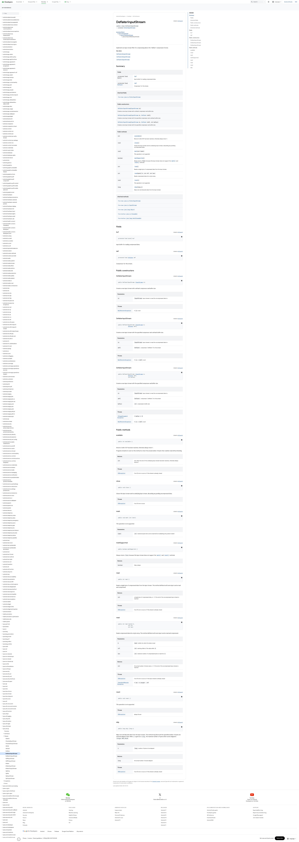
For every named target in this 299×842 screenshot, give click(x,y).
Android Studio (288, 2)
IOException (121, 473)
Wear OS (117, 812)
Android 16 (163, 812)
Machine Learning (73, 812)
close (136, 143)
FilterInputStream (129, 28)
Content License (156, 781)
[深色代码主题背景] (182, 237)
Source (24, 817)
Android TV (117, 820)
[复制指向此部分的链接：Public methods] (131, 430)
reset (136, 180)
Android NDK (210, 820)
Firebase (57, 831)
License (30, 838)
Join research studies (258, 817)
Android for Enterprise (28, 812)
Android (25, 810)
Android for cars (119, 817)
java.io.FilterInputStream (127, 35)
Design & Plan (31, 2)
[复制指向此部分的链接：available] (124, 435)
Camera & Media (73, 817)
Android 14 (163, 817)
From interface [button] (127, 214)
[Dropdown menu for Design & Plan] (37, 2)
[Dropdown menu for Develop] (48, 2)
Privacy (70, 820)
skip (136, 187)
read (136, 166)
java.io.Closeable (131, 214)
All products (80, 831)
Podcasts (25, 825)
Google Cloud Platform (68, 831)
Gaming (71, 810)
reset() (137, 162)
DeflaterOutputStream (123, 54)
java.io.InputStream (123, 33)
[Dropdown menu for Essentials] (24, 2)
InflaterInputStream (123, 59)
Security (25, 815)
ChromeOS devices (120, 815)
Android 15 (163, 815)
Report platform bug (258, 810)
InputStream (134, 108)
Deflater (120, 85)
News (24, 820)
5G (69, 822)
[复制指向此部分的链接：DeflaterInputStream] (132, 276)
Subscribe (280, 838)
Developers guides (211, 812)
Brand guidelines (37, 838)
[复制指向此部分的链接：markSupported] (129, 543)
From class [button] (129, 97)
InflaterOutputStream (123, 57)
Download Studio (211, 817)
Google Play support (258, 815)
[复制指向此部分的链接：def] (120, 251)
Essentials (19, 2)
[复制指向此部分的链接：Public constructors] (135, 271)
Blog (67, 2)
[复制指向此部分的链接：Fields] (123, 227)
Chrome (49, 831)
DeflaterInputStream (124, 108)
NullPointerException (124, 310)
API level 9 (180, 21)
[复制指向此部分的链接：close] (121, 481)
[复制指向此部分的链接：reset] (121, 692)
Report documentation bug (259, 812)
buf (135, 76)
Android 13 (163, 820)
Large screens (118, 810)
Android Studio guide (212, 810)
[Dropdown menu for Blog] (71, 2)
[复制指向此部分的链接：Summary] (126, 66)
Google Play (55, 2)
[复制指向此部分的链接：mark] (121, 511)
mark (136, 151)
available (137, 136)
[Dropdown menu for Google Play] (60, 2)
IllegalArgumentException (122, 416)
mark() (173, 161)
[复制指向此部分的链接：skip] (120, 722)
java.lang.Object (120, 32)
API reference (6, 7)
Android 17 (163, 810)
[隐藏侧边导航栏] (18, 839)
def (136, 83)
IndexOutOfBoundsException (123, 683)
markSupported (139, 158)
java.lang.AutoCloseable (133, 218)
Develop (43, 2)
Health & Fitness (73, 815)
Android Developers (120, 16)
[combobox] (258, 1)
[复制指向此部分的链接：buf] (120, 232)
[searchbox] (10, 13)
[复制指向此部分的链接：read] (121, 573)
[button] (10, 17)
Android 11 (163, 825)
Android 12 (163, 822)
